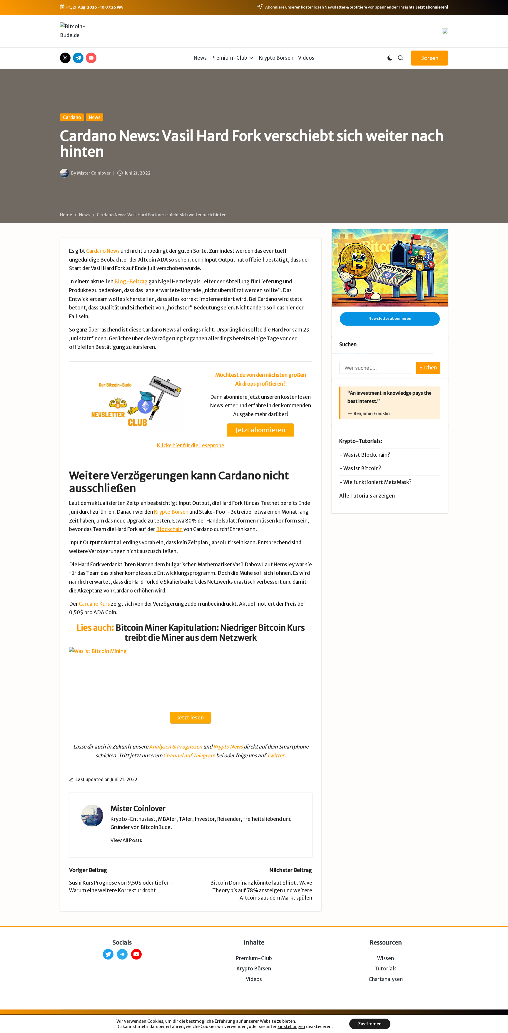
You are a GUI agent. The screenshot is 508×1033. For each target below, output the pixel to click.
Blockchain (169, 529)
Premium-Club (254, 958)
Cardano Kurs (94, 604)
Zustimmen (370, 1024)
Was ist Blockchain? (366, 455)
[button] (429, 58)
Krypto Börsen (171, 512)
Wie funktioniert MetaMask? (377, 482)
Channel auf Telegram (189, 755)
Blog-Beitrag (131, 281)
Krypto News (228, 747)
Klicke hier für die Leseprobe (190, 445)
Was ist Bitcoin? (362, 468)
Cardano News (103, 251)
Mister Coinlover (138, 808)
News (94, 117)
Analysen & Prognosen (175, 747)
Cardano (72, 117)
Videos (254, 979)
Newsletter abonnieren (389, 318)
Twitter (275, 755)
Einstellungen (291, 1026)
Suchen (348, 344)
